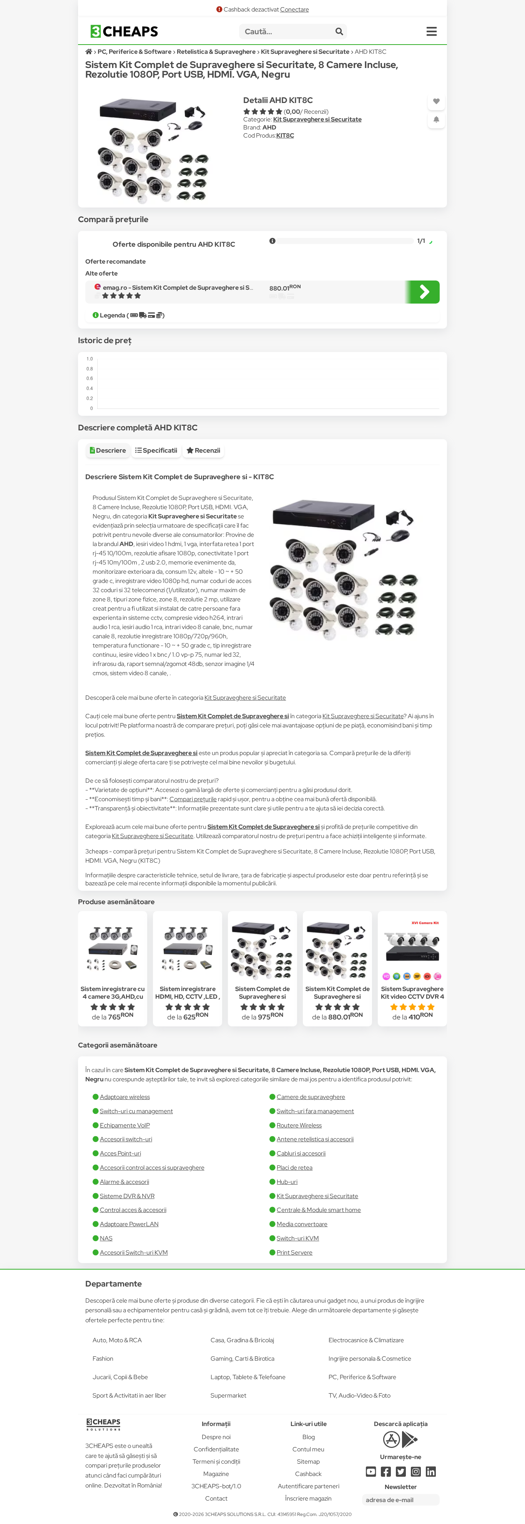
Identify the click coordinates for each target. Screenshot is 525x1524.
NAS (106, 1238)
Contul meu (308, 1449)
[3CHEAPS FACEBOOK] (386, 1474)
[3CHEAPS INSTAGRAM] (416, 1474)
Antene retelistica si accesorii (315, 1139)
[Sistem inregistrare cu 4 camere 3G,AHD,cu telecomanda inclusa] (112, 949)
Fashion (103, 1359)
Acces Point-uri (120, 1153)
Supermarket (228, 1395)
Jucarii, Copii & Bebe (120, 1377)
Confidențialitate (216, 1449)
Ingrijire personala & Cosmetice (370, 1359)
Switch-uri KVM (298, 1238)
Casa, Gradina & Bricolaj (242, 1340)
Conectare (294, 9)
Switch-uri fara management (315, 1111)
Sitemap (308, 1462)
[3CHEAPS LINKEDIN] (431, 1474)
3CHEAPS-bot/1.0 (216, 1486)
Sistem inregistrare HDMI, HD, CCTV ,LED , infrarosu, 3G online (187, 997)
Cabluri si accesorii (301, 1153)
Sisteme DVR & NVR (127, 1196)
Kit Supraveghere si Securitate (317, 119)
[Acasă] (89, 52)
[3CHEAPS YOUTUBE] (371, 1474)
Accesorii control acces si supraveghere (152, 1168)
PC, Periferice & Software (362, 1377)
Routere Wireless (299, 1125)
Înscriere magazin (308, 1498)
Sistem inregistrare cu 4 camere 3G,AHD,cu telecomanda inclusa (113, 997)
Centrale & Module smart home (319, 1210)
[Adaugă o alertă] (436, 119)
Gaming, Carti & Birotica (242, 1359)
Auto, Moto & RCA (117, 1340)
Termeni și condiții (216, 1462)
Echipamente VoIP (125, 1125)
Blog (308, 1437)
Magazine (216, 1474)
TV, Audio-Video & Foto (359, 1395)
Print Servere (294, 1252)
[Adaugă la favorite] (436, 101)
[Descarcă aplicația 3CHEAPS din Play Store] (410, 1444)
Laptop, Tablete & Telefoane (248, 1377)
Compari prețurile (193, 799)
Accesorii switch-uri (126, 1139)
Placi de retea (294, 1168)
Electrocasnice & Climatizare (366, 1340)
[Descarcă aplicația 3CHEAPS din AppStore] (391, 1444)
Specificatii (159, 450)
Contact (216, 1498)
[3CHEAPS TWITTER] (401, 1474)
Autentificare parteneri (308, 1486)
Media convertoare (302, 1224)
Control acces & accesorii (133, 1210)
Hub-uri (287, 1182)
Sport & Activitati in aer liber (129, 1395)
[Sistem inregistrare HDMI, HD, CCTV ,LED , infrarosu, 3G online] (187, 949)
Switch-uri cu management (136, 1111)
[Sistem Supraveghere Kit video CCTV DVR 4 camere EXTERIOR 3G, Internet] (412, 949)
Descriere (110, 450)
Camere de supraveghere (311, 1097)
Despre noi (216, 1437)
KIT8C (285, 135)
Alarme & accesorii (124, 1182)
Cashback (308, 1474)
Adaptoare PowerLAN (129, 1224)
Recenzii (207, 450)
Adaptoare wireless (125, 1097)
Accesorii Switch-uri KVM (134, 1252)
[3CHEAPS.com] (124, 31)
